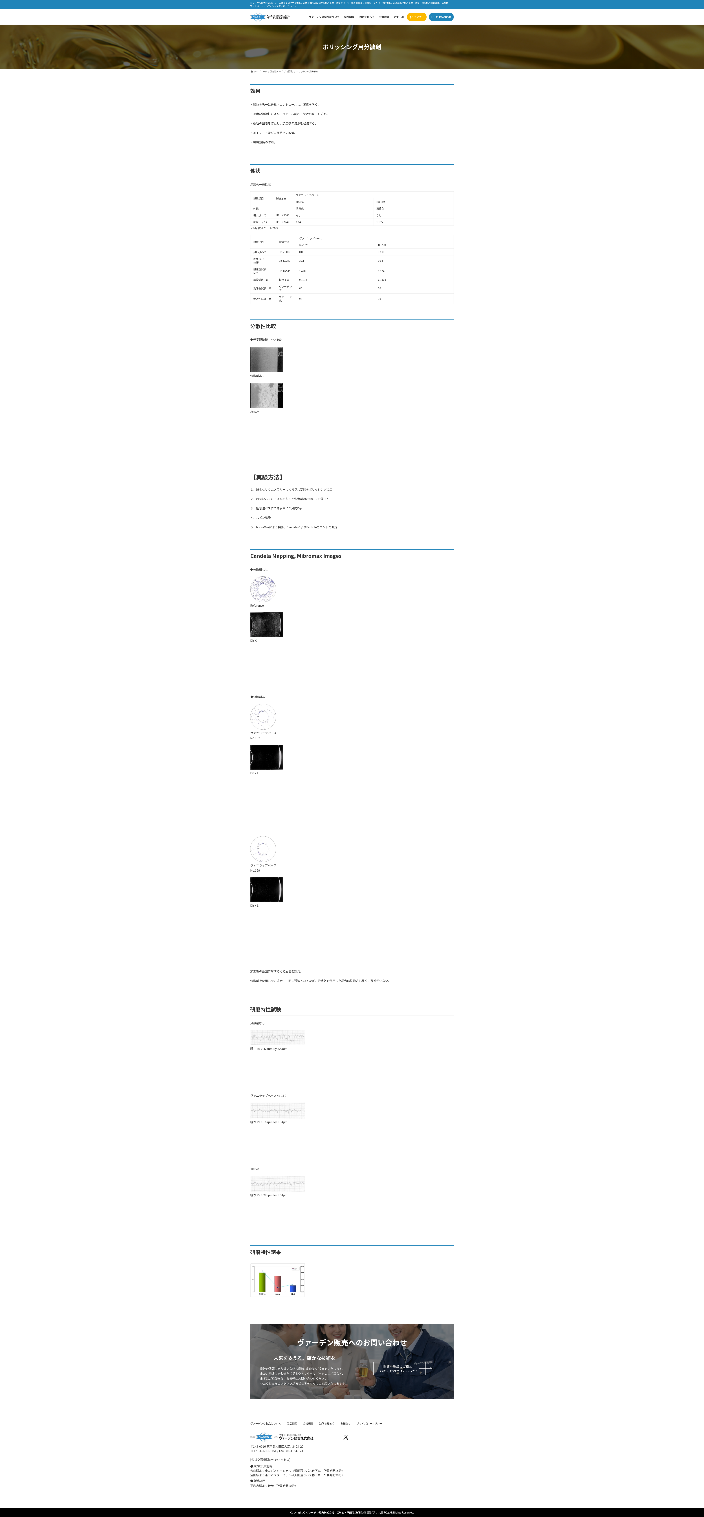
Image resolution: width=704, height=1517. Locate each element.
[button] (399, 1368)
